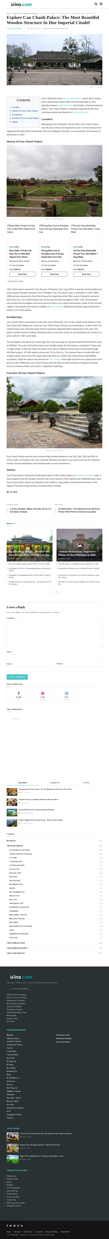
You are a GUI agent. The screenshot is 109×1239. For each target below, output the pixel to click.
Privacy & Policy (52, 1232)
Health (9, 1182)
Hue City (65, 28)
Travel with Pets (13, 1197)
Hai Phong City (16, 884)
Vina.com (15, 719)
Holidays (10, 1185)
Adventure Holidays (14, 1007)
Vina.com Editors (15, 28)
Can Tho (13, 858)
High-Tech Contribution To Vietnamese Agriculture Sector (42, 1156)
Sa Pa (11, 930)
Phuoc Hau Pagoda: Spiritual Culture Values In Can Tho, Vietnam (29, 564)
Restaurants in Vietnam (20, 926)
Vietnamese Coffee (14, 1206)
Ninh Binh (13, 911)
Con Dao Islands (16, 865)
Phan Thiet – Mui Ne (18, 915)
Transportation (12, 1194)
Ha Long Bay (14, 881)
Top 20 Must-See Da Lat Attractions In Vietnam (36, 810)
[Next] (57, 592)
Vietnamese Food (16, 943)
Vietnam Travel (17, 13)
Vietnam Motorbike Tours (16, 1013)
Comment (11, 618)
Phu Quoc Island (16, 919)
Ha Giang (13, 877)
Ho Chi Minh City (17, 892)
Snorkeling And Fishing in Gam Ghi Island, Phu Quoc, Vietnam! (78, 568)
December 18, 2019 (34, 28)
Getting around (12, 1179)
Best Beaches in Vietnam (16, 1004)
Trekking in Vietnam (14, 1010)
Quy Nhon (13, 922)
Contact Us (39, 1232)
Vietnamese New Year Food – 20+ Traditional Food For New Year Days (45, 789)
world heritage (56, 306)
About (9, 1232)
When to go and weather (16, 1203)
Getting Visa (11, 1200)
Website (59, 664)
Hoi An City (14, 896)
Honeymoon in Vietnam (16, 1001)
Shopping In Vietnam (18, 934)
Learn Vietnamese (13, 1188)
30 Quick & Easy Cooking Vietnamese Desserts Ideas (38, 799)
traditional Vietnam (85, 475)
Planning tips (11, 1176)
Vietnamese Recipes (17, 948)
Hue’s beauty (55, 359)
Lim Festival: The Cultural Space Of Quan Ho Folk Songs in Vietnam (46, 1134)
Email (10, 663)
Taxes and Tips (12, 1191)
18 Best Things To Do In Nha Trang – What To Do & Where (41, 820)
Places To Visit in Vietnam (17, 998)
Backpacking (11, 1015)
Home (9, 13)
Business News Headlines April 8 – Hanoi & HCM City (40, 1145)
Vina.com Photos (16, 953)
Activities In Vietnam (19, 850)
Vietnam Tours (12, 1018)
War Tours (10, 1021)
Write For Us (27, 1232)
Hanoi (12, 888)
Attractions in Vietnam (30, 13)
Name (10, 651)
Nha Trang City (16, 903)
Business (11, 841)
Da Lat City (14, 869)
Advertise (17, 1232)
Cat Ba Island (15, 862)
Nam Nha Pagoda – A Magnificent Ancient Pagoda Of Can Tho (78, 564)
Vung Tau (13, 938)
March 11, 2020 (65, 558)
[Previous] (52, 592)
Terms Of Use (65, 1232)
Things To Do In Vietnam (16, 995)
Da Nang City (15, 873)
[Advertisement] (54, 753)
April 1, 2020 (14, 558)
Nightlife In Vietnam (19, 907)
